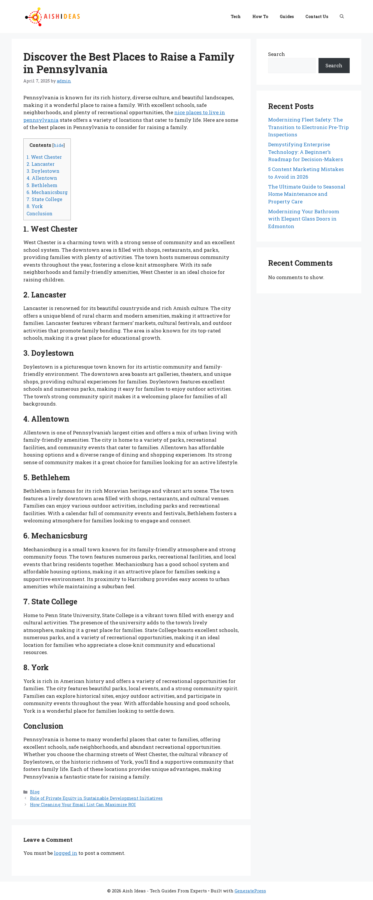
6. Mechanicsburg (47, 192)
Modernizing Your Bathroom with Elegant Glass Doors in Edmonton (303, 219)
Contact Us (316, 16)
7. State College (44, 199)
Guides (287, 16)
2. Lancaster (40, 164)
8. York (35, 206)
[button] (342, 16)
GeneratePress (250, 891)
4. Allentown (42, 178)
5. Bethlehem (42, 185)
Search (276, 54)
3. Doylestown (43, 171)
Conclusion (39, 213)
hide (59, 145)
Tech (236, 16)
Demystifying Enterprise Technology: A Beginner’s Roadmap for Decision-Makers (305, 152)
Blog (35, 792)
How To (260, 16)
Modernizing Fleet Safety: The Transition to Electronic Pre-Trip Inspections (308, 127)
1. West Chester (44, 157)
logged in (65, 853)
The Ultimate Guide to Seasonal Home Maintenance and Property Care (306, 194)
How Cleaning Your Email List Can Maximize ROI (83, 804)
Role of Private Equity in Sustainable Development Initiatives (96, 798)
